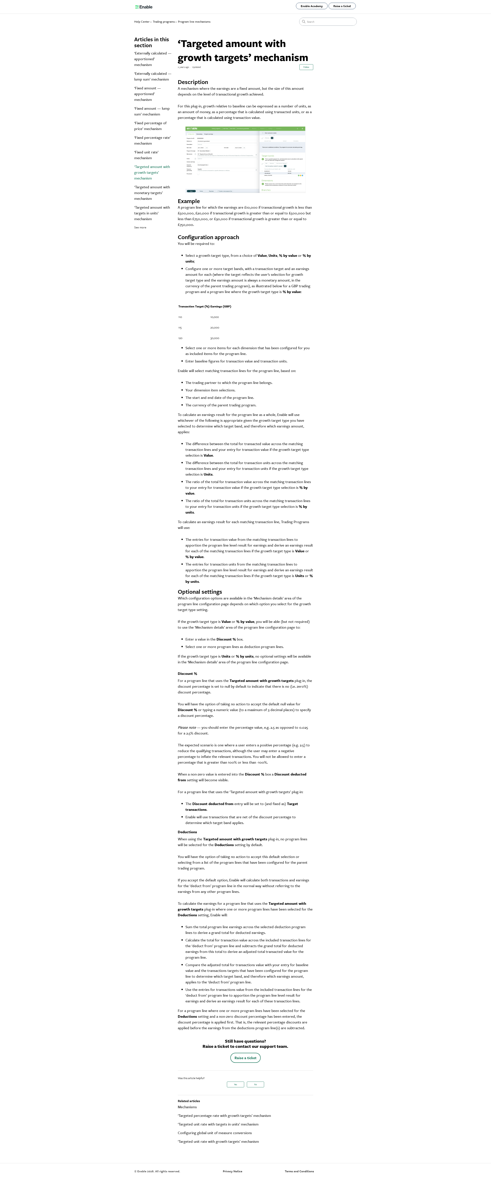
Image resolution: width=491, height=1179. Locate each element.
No (255, 1084)
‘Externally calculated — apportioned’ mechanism (152, 58)
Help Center (142, 21)
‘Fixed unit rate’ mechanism (146, 154)
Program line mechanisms (194, 21)
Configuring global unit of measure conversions (215, 1132)
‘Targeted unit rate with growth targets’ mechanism (218, 1141)
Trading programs (164, 21)
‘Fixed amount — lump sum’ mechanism (152, 111)
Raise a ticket (342, 6)
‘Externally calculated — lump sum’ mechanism (152, 76)
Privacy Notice (232, 1171)
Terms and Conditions (299, 1171)
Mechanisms (187, 1106)
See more (140, 227)
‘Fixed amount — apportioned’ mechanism (147, 93)
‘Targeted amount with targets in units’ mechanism (152, 213)
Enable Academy (312, 6)
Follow (306, 67)
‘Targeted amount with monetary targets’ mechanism (152, 192)
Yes (235, 1084)
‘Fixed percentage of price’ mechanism (150, 125)
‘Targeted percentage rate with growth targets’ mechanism (224, 1115)
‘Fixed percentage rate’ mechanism (152, 140)
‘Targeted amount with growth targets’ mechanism (152, 172)
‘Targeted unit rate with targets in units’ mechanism (218, 1124)
